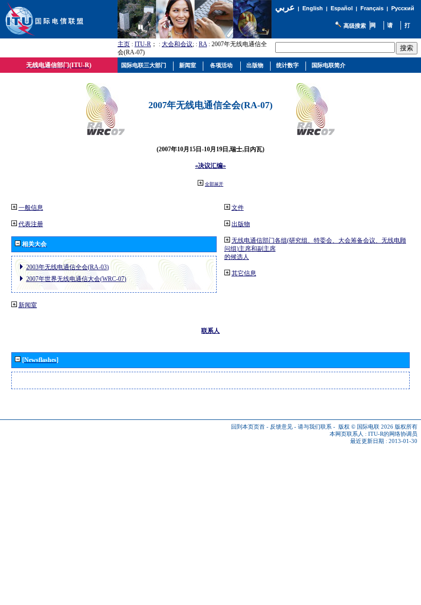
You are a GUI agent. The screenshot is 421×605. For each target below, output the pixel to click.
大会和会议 (177, 44)
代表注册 (30, 224)
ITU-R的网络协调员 (392, 434)
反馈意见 (281, 427)
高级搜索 (354, 26)
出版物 (241, 224)
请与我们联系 (315, 427)
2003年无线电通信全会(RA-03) (67, 267)
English (312, 8)
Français (372, 8)
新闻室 (27, 305)
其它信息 (244, 273)
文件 (238, 207)
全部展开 (214, 184)
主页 (124, 44)
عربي (285, 7)
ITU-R (143, 44)
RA (203, 44)
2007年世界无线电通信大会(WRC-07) (76, 279)
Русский (402, 8)
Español (342, 8)
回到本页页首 (248, 427)
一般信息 (30, 207)
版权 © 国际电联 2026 (365, 427)
